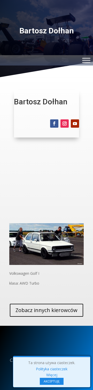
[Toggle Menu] (86, 60)
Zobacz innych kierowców (47, 310)
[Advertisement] (46, 184)
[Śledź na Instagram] (64, 123)
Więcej (51, 374)
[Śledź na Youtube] (75, 123)
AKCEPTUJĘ (52, 381)
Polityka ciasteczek (51, 368)
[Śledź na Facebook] (54, 123)
